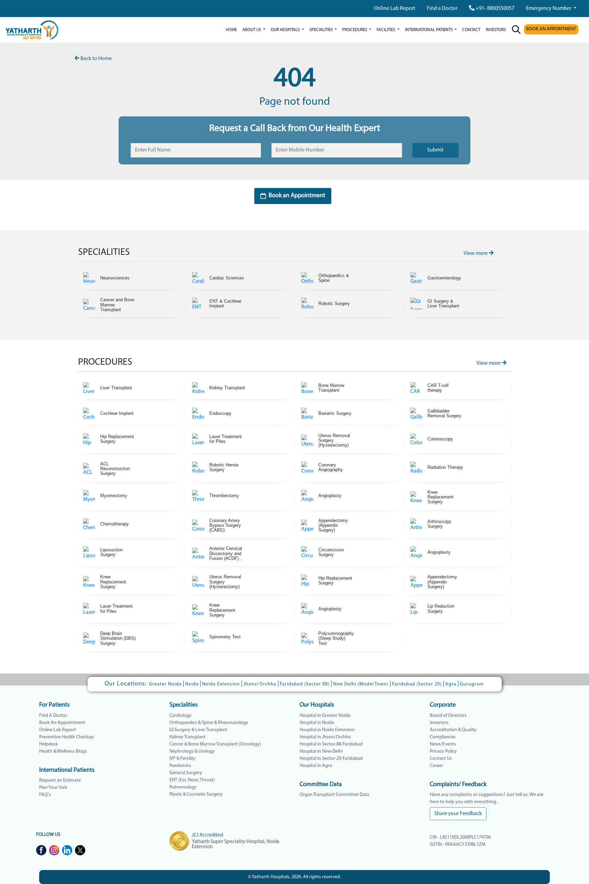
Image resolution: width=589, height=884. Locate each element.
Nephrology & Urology (192, 751)
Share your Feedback (458, 813)
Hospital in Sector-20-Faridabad (331, 758)
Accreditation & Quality (453, 730)
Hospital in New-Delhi (321, 751)
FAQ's (45, 794)
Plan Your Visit (53, 787)
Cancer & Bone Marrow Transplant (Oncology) (215, 744)
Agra (450, 684)
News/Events (443, 744)
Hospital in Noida (317, 722)
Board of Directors (448, 715)
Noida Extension (221, 684)
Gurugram (472, 684)
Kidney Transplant (187, 737)
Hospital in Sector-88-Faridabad (331, 744)
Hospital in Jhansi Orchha (325, 737)
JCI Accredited (207, 835)
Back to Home (95, 58)
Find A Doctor (53, 715)
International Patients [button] (429, 30)
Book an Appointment (297, 196)
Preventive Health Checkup (66, 737)
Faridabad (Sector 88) (305, 684)
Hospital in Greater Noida (325, 715)
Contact (471, 30)
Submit (435, 150)
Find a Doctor (442, 8)
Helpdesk (48, 744)
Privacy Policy (443, 751)
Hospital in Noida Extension (327, 730)
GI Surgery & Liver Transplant (198, 730)
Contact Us (441, 758)
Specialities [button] (321, 30)
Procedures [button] (355, 30)
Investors (439, 722)
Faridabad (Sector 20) (417, 684)
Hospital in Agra (316, 765)
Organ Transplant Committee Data (334, 794)
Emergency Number (549, 8)
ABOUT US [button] (252, 30)
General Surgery (185, 773)
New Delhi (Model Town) (361, 684)
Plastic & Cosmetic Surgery (196, 794)
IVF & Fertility (182, 758)
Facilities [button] (386, 30)
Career (436, 765)
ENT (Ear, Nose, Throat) (192, 780)
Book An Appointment (62, 722)
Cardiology (180, 715)
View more (476, 253)
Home (231, 30)
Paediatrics (180, 765)
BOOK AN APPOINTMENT (551, 29)
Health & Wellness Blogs (63, 751)
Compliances (443, 737)
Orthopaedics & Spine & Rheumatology (208, 722)
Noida (192, 684)
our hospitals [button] (286, 30)
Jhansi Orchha (259, 684)
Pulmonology (183, 787)
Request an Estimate (60, 780)
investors (496, 30)
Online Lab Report (394, 8)
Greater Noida (165, 684)
